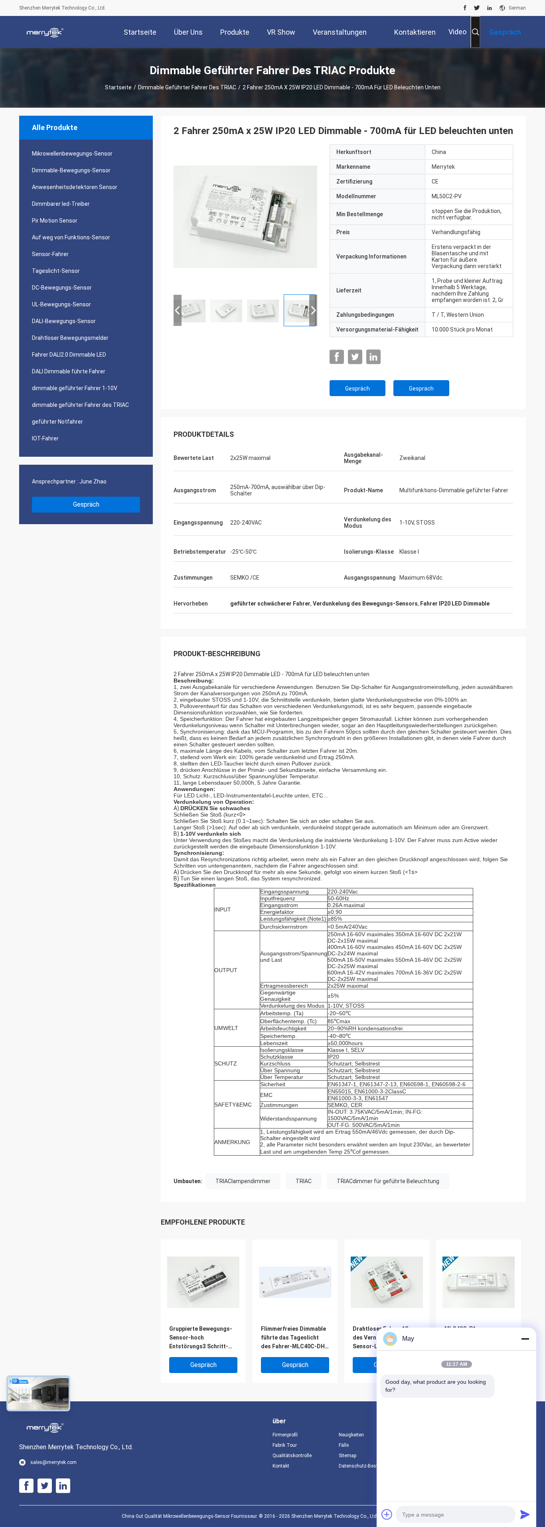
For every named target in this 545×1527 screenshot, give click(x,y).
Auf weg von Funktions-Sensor (71, 237)
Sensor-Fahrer (50, 254)
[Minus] (525, 1339)
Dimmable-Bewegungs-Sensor (71, 170)
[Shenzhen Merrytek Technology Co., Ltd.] (45, 32)
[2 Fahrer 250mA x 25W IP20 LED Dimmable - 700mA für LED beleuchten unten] (245, 216)
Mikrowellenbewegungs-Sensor (72, 153)
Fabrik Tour (284, 1445)
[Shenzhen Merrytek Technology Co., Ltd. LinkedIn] (489, 8)
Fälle (344, 1445)
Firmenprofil (285, 1435)
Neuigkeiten (351, 1435)
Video (457, 32)
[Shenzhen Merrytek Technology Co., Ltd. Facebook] (465, 8)
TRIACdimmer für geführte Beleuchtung (388, 1181)
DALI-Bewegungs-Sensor (64, 321)
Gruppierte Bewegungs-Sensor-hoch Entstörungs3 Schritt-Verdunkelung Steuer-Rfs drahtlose (203, 1338)
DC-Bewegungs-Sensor (62, 287)
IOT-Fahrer (45, 438)
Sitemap (347, 1455)
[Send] (525, 1514)
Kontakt (280, 1466)
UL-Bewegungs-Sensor (61, 304)
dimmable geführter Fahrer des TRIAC (187, 87)
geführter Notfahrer (57, 421)
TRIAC (304, 1181)
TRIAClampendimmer (243, 1181)
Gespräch (86, 504)
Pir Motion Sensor (54, 220)
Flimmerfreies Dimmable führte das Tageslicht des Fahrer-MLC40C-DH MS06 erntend (293, 1338)
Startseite (118, 87)
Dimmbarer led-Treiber (61, 204)
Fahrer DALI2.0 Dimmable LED (69, 354)
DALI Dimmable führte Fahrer (68, 371)
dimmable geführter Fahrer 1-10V (74, 388)
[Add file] (387, 1514)
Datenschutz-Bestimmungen (365, 1466)
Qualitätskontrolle (292, 1455)
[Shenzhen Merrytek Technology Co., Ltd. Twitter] (477, 8)
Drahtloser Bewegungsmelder (70, 338)
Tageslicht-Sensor (56, 271)
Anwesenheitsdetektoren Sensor (74, 187)
